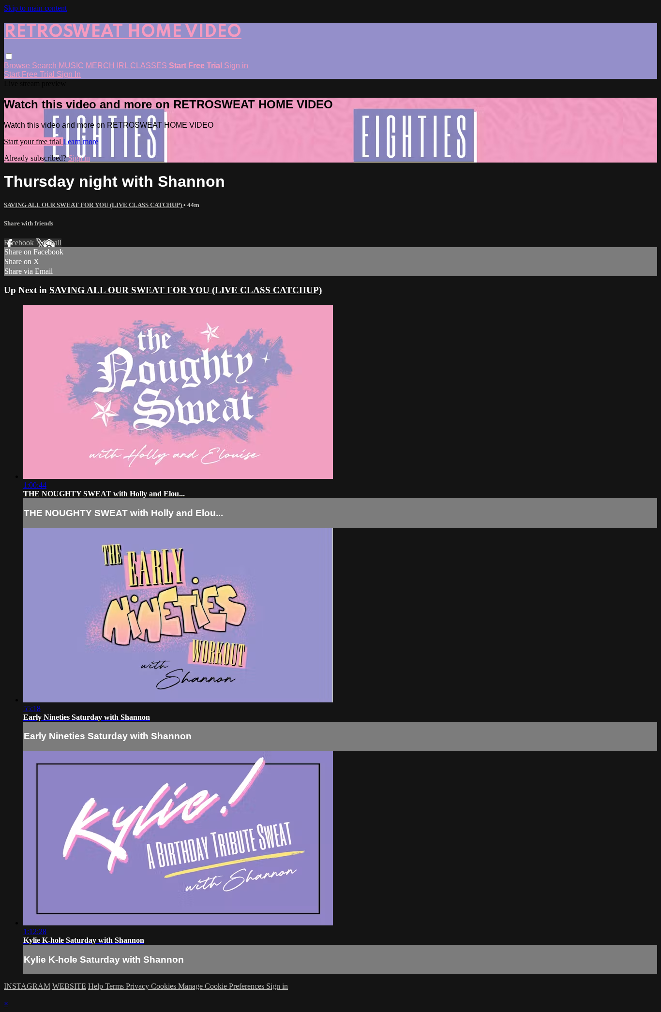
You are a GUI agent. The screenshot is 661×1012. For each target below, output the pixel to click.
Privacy (138, 986)
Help (96, 986)
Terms (115, 986)
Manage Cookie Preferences (222, 986)
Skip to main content (35, 8)
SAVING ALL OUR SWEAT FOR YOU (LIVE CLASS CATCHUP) (93, 204)
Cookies (164, 986)
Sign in (236, 65)
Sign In (69, 74)
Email (52, 242)
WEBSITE (69, 986)
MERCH (100, 65)
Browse (18, 65)
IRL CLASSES (142, 65)
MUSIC (71, 65)
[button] (9, 56)
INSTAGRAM (27, 986)
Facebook (20, 242)
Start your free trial (33, 141)
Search (45, 65)
